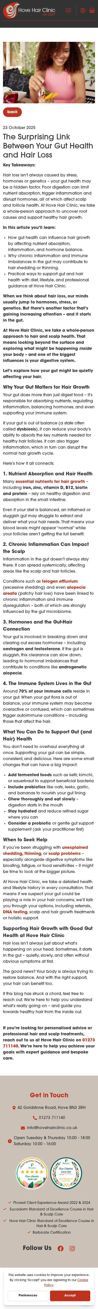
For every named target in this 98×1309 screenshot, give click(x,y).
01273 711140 (52, 1118)
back (12, 112)
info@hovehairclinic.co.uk (52, 1128)
